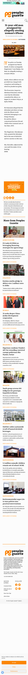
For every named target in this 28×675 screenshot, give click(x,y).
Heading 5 (7, 424)
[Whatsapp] (10, 198)
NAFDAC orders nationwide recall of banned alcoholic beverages (13, 429)
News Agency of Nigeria (10, 39)
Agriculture (8, 240)
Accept (14, 662)
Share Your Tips (7, 593)
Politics (6, 278)
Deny (14, 667)
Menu (9, 20)
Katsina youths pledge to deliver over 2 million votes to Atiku (13, 283)
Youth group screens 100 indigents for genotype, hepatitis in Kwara (12, 391)
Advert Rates (7, 596)
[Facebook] (4, 198)
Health (6, 385)
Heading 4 (7, 345)
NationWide (8, 460)
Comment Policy (7, 586)
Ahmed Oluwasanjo (8, 369)
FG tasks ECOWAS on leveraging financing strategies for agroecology (13, 245)
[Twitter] (7, 198)
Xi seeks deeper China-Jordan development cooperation (12, 316)
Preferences (14, 671)
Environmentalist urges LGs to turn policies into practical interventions (13, 501)
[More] (13, 198)
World (6, 310)
